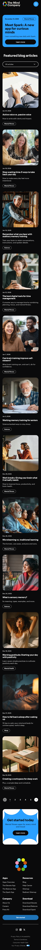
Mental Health (9, 668)
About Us (6, 903)
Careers (6, 906)
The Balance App (9, 889)
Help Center (27, 885)
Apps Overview (9, 882)
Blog (24, 882)
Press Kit (6, 909)
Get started (20, 917)
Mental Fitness (29, 19)
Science (7, 248)
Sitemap (26, 889)
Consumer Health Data (20, 942)
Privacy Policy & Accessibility (20, 936)
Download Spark (29, 909)
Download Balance (30, 906)
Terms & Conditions (20, 939)
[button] (36, 800)
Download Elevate (30, 903)
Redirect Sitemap (29, 892)
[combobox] (20, 64)
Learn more (20, 42)
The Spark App (8, 892)
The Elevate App (9, 885)
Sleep (6, 730)
